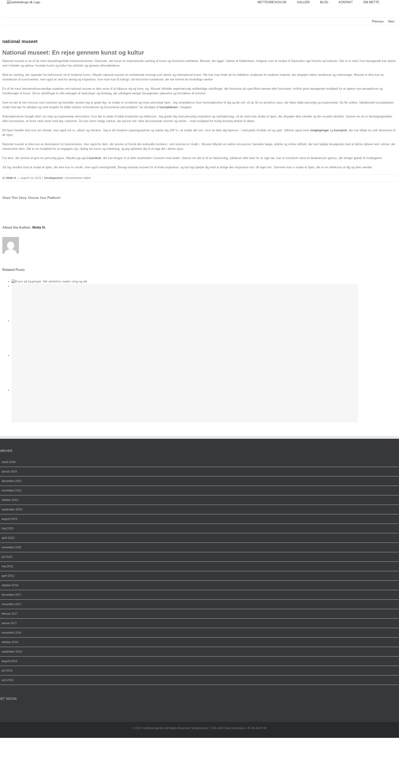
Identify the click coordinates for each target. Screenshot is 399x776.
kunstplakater (169, 107)
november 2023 (11, 490)
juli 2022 (7, 556)
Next (391, 21)
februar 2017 (10, 613)
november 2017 (11, 604)
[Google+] (11, 710)
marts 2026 (9, 462)
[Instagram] (4, 710)
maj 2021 (7, 566)
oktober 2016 (10, 642)
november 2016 (11, 632)
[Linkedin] (15, 710)
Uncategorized (53, 178)
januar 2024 (9, 471)
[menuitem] (277, 2)
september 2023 (12, 509)
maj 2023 (7, 528)
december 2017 (11, 594)
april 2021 (8, 575)
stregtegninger (319, 130)
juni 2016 (7, 680)
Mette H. (11, 178)
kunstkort (95, 158)
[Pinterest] (7, 710)
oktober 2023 (10, 500)
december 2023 (11, 481)
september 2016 (12, 651)
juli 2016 (7, 670)
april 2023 (8, 538)
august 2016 (9, 661)
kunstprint (340, 130)
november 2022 (11, 547)
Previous (378, 21)
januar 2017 (9, 623)
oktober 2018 (10, 585)
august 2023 (9, 519)
